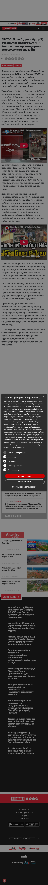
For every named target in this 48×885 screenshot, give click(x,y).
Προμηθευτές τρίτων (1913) (23, 422)
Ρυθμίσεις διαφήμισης (11, 442)
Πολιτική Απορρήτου (17, 447)
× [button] (43, 396)
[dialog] (24, 442)
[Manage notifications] (4, 880)
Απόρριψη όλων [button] (24, 482)
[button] (24, 487)
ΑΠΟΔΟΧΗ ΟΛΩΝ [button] (24, 476)
